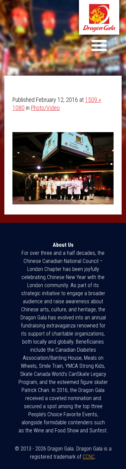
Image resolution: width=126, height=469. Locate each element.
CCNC (89, 457)
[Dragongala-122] (63, 202)
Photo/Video (45, 107)
